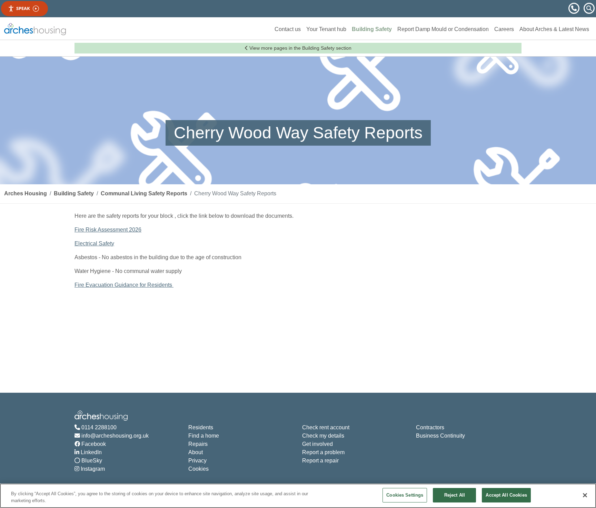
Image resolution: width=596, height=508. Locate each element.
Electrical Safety (94, 243)
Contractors (430, 427)
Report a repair (320, 460)
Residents (200, 427)
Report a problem (323, 452)
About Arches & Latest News (554, 29)
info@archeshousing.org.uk (114, 436)
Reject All (454, 495)
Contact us (288, 29)
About (195, 452)
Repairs (198, 444)
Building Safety (372, 29)
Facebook (93, 444)
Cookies (198, 469)
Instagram (92, 469)
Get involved (317, 444)
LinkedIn (90, 452)
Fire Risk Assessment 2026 (107, 230)
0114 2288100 (98, 427)
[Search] (589, 8)
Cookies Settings (404, 495)
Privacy (197, 460)
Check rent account (325, 427)
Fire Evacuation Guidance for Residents (123, 285)
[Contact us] (574, 8)
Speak (23, 8)
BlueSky (91, 460)
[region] (298, 495)
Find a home (203, 436)
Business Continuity (440, 436)
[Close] (585, 495)
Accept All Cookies (506, 495)
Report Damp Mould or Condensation (443, 29)
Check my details (323, 436)
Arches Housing (25, 193)
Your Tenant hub (326, 29)
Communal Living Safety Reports (144, 193)
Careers (504, 29)
